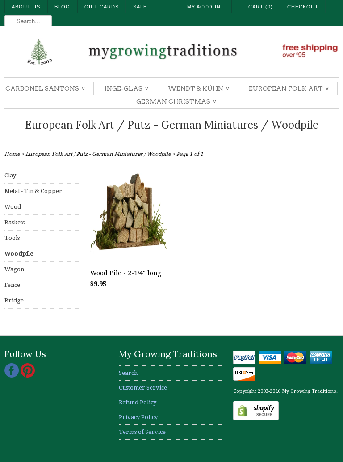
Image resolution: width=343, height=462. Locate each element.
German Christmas (176, 101)
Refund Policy (137, 402)
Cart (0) (260, 6)
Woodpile (18, 253)
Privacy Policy (138, 417)
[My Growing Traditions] (171, 53)
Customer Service (143, 387)
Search (128, 373)
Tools (12, 238)
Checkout (302, 6)
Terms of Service (142, 431)
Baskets (14, 222)
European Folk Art (288, 88)
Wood (12, 206)
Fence (12, 284)
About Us (26, 6)
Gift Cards (101, 6)
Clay (10, 175)
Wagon (14, 269)
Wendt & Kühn (198, 88)
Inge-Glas (126, 88)
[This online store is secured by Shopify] (256, 418)
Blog (62, 6)
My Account (205, 6)
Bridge (14, 300)
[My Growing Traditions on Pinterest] (28, 375)
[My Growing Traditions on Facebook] (12, 375)
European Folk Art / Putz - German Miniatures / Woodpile (171, 125)
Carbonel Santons (44, 88)
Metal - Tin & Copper (33, 191)
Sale (140, 6)
